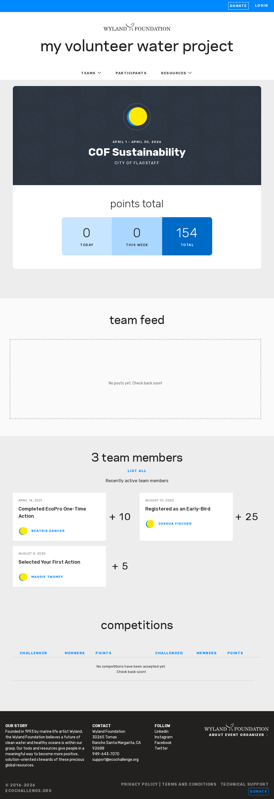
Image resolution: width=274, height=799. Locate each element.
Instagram (164, 737)
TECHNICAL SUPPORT (244, 784)
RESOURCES (174, 73)
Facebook (163, 742)
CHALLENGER (33, 653)
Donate (238, 6)
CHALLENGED (169, 653)
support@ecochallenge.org (115, 759)
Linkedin (162, 731)
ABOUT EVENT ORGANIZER (236, 735)
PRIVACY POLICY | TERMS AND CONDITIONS (169, 784)
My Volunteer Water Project (137, 44)
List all (137, 471)
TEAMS (88, 73)
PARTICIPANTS (131, 73)
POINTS (104, 653)
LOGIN (261, 5)
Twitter (161, 748)
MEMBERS (75, 653)
